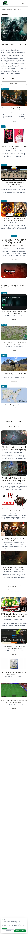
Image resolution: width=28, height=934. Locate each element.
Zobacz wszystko (14, 83)
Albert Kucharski (9, 222)
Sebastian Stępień (7, 36)
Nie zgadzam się (8, 930)
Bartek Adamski (9, 150)
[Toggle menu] (25, 3)
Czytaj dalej (14, 259)
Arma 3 (4, 165)
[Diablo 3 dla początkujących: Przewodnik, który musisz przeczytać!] (14, 29)
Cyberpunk (5, 88)
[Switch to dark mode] (23, 3)
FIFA (3, 126)
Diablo (5, 27)
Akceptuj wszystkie (20, 930)
